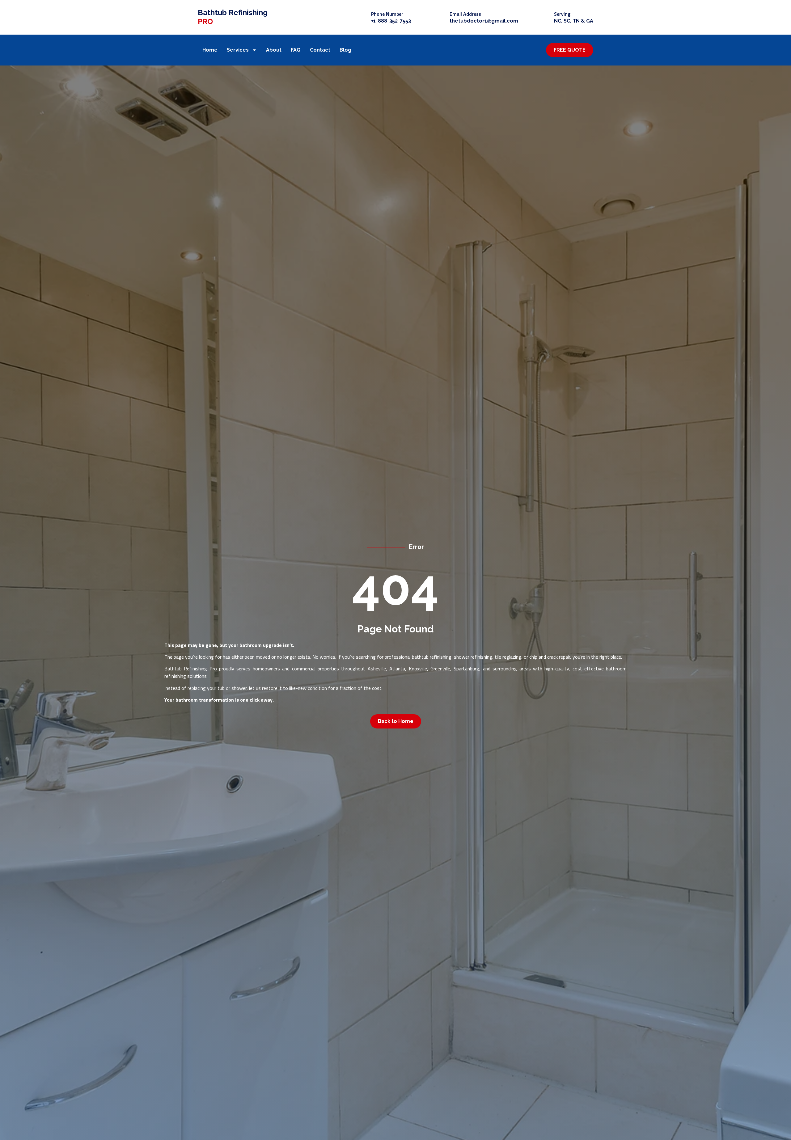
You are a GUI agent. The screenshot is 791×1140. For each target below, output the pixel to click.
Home (210, 50)
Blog (345, 50)
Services (238, 50)
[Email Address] (439, 17)
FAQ (296, 50)
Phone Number (387, 14)
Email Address (465, 14)
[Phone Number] (361, 17)
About (273, 50)
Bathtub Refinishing (233, 17)
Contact (320, 50)
